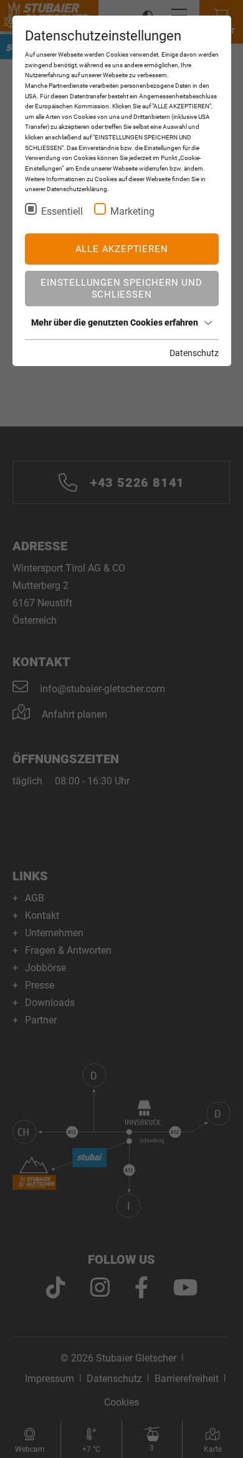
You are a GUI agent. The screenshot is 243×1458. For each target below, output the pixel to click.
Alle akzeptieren (121, 249)
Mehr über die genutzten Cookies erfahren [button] (114, 322)
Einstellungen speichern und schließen (121, 288)
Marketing (132, 211)
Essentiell (62, 211)
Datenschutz (194, 353)
